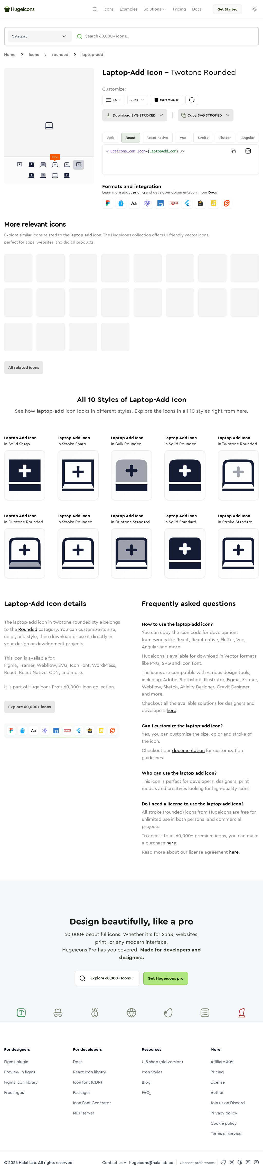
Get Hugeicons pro (166, 978)
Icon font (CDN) (87, 1082)
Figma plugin (16, 1062)
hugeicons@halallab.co (151, 1163)
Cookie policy (224, 1123)
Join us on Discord (228, 1103)
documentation (188, 750)
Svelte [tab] (203, 137)
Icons (34, 54)
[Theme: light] (254, 9)
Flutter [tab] (225, 137)
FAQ (146, 1092)
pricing (139, 192)
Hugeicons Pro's (45, 687)
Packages (81, 1092)
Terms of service (226, 1134)
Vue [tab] (183, 137)
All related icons (23, 367)
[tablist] (180, 137)
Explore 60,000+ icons (29, 707)
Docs (212, 192)
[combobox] (40, 36)
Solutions (152, 9)
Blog (146, 1082)
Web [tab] (111, 137)
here (171, 710)
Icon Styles (152, 1072)
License (218, 1082)
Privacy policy (224, 1113)
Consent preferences (197, 1162)
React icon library (89, 1072)
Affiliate (222, 1062)
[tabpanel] (180, 160)
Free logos (14, 1092)
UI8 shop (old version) (162, 1062)
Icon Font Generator (92, 1103)
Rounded (27, 629)
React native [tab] (157, 137)
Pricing (217, 1072)
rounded (60, 54)
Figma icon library (21, 1082)
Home (9, 54)
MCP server (83, 1113)
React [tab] (131, 137)
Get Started (228, 9)
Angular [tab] (248, 137)
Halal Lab (27, 1163)
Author (217, 1092)
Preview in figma (19, 1072)
